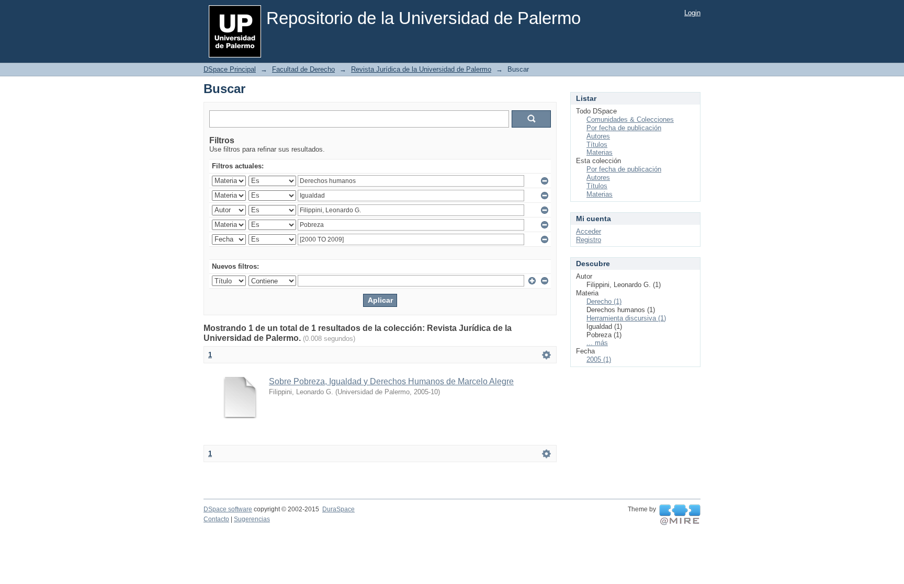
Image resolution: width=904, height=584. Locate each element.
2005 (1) (598, 359)
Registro (588, 240)
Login (692, 13)
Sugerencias (252, 519)
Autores (598, 136)
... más (597, 343)
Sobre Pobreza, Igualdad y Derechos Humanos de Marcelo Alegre (391, 381)
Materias (599, 152)
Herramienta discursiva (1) (626, 318)
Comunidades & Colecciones (630, 119)
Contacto (216, 519)
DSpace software (228, 509)
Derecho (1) (604, 301)
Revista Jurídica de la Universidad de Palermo (421, 69)
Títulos (596, 144)
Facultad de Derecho (303, 69)
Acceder (588, 231)
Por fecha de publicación (623, 128)
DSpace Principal (230, 69)
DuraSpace (338, 509)
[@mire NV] (679, 515)
